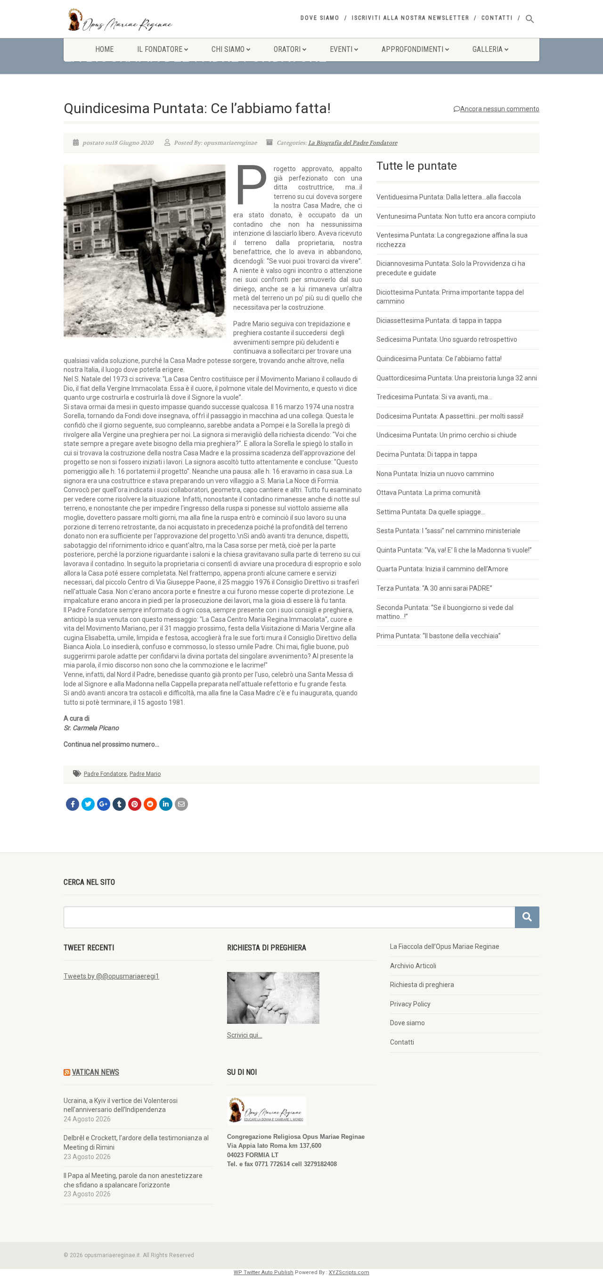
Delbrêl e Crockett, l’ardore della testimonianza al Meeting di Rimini (136, 1142)
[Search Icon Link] (530, 19)
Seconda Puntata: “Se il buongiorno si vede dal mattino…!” (444, 612)
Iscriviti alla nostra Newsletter (410, 18)
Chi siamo (228, 49)
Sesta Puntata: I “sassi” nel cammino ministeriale (448, 531)
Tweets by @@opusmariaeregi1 (111, 976)
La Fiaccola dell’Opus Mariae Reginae (444, 946)
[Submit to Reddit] (150, 804)
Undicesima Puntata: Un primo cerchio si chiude (446, 435)
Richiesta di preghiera (422, 984)
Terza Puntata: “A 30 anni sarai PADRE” (434, 588)
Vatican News (95, 1072)
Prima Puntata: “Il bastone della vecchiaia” (438, 636)
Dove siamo (320, 18)
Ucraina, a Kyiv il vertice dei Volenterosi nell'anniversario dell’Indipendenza (121, 1105)
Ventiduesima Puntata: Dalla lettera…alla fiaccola (448, 197)
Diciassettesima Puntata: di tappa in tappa (439, 320)
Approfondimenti (412, 49)
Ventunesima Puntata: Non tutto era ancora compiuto (456, 216)
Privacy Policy (410, 1004)
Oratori (287, 49)
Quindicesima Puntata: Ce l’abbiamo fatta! (439, 358)
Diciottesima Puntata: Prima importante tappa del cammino (450, 296)
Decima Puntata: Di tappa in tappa (426, 454)
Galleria (488, 49)
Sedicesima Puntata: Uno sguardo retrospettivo (446, 339)
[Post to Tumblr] (119, 804)
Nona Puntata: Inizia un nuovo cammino (435, 473)
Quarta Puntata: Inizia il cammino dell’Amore (442, 569)
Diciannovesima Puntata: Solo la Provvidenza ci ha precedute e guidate (450, 268)
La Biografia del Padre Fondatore (352, 143)
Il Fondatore (159, 49)
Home (104, 49)
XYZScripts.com (349, 1272)
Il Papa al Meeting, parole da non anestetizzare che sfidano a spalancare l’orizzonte (133, 1180)
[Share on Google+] (103, 804)
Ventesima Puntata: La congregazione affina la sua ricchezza (452, 239)
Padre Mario (145, 774)
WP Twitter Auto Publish (263, 1272)
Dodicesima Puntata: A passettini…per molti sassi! (449, 416)
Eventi (341, 49)
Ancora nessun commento (499, 109)
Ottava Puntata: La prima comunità (428, 492)
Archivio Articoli (413, 966)
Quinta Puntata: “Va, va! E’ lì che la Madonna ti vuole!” (454, 550)
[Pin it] (134, 804)
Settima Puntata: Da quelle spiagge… (430, 512)
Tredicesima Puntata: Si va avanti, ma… (434, 397)
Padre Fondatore (105, 774)
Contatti (497, 18)
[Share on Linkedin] (165, 804)
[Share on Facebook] (72, 804)
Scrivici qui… (244, 1035)
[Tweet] (88, 804)
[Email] (181, 804)
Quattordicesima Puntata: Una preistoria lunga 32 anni (456, 378)
